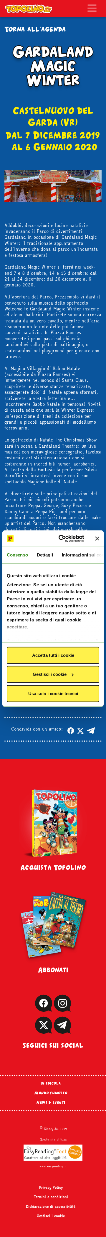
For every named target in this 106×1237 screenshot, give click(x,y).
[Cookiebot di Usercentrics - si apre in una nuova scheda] (62, 538)
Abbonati (53, 969)
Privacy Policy (51, 1187)
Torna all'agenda (35, 29)
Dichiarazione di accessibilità (51, 1206)
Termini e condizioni (51, 1197)
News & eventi (51, 1102)
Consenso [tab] (17, 554)
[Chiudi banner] (97, 539)
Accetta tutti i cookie (53, 654)
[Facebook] (43, 1009)
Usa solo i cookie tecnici (53, 693)
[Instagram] (62, 1009)
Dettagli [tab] (45, 554)
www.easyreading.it (53, 1166)
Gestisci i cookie (50, 674)
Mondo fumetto (50, 1093)
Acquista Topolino (53, 867)
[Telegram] (62, 1031)
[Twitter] (43, 1031)
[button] (70, 729)
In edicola (51, 1083)
